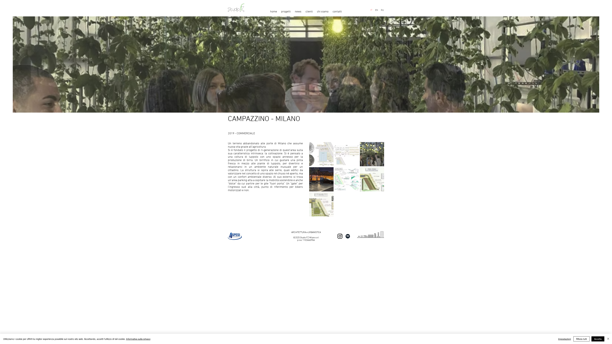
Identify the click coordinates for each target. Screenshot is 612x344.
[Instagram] (340, 236)
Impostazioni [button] (564, 338)
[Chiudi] (608, 338)
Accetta (598, 338)
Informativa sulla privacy (138, 338)
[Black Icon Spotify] (347, 236)
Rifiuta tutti (581, 338)
